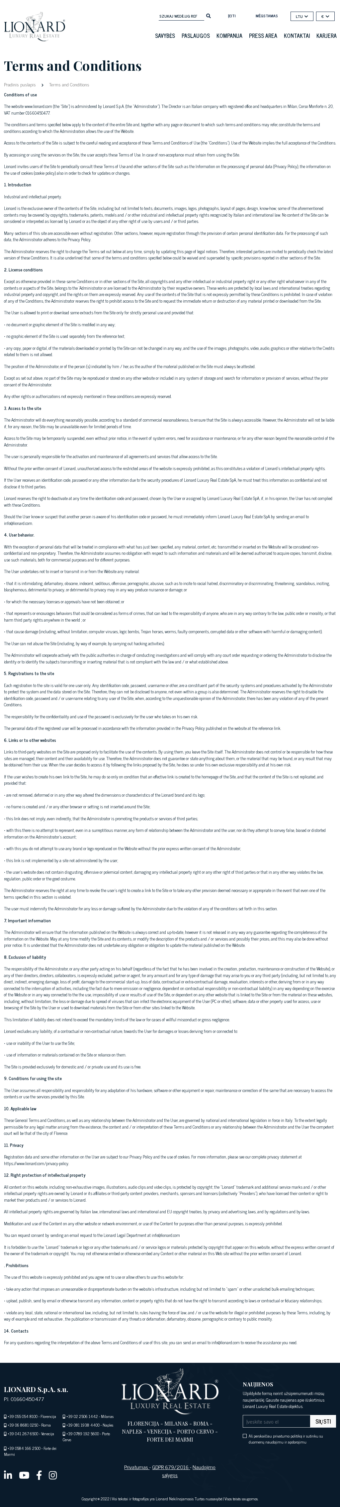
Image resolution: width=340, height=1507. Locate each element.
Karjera (326, 35)
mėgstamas (267, 15)
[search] (208, 15)
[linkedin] (8, 1474)
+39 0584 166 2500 (24, 1448)
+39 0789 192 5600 (82, 1433)
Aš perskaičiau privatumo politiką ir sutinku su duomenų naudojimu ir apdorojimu (286, 1439)
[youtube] (24, 1474)
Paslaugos (196, 35)
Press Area (263, 35)
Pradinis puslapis (20, 84)
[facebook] (39, 1474)
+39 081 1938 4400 (83, 1425)
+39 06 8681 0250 (23, 1425)
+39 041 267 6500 (23, 1433)
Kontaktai (297, 35)
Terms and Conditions (68, 84)
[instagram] (53, 1474)
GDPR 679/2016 (171, 1466)
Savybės (165, 35)
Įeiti (232, 15)
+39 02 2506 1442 (82, 1416)
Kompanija (229, 35)
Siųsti (323, 1421)
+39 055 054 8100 (23, 1416)
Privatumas (136, 1466)
